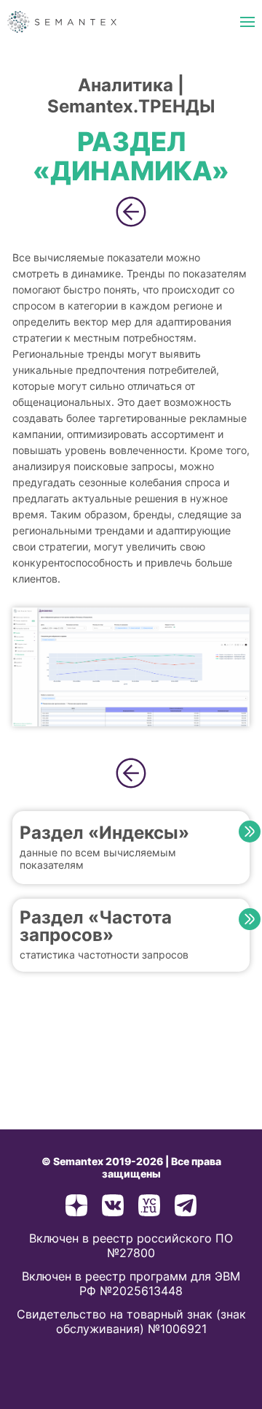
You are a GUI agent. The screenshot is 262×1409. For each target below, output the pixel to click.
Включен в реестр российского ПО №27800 (131, 1245)
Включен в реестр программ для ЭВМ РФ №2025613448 (131, 1283)
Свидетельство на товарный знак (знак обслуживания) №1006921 (131, 1321)
